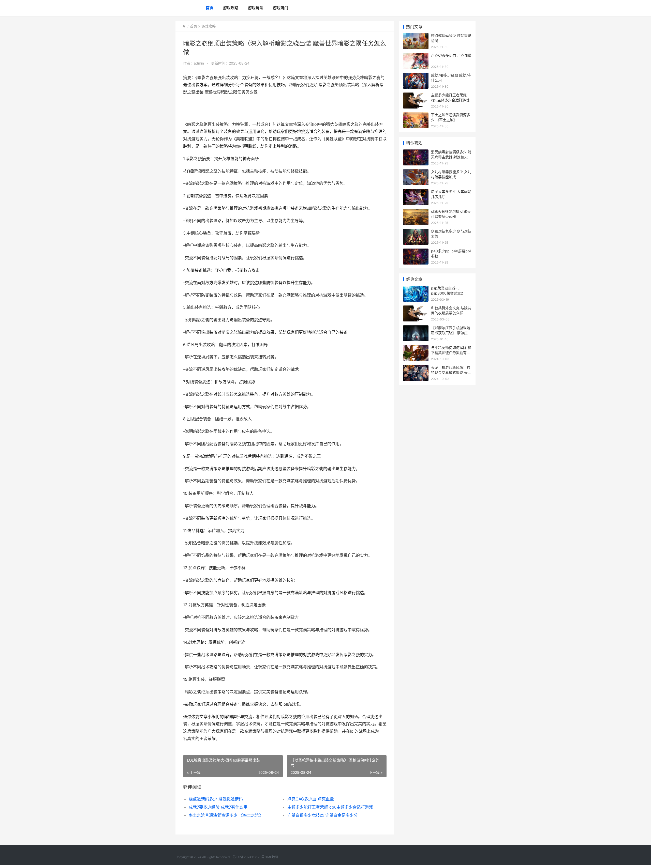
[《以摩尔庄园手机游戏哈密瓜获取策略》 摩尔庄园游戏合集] (415, 328)
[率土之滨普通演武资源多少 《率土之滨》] (415, 115)
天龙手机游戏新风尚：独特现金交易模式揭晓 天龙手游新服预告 (451, 372)
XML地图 (271, 857)
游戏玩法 (255, 7)
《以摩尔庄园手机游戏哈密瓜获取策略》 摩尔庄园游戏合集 (451, 333)
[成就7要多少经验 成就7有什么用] (415, 76)
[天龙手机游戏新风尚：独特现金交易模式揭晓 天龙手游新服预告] (415, 368)
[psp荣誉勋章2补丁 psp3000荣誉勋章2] (415, 289)
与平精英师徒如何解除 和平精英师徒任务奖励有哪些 (451, 352)
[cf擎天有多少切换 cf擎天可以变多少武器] (415, 212)
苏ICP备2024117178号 (248, 857)
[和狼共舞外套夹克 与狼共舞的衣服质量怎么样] (415, 308)
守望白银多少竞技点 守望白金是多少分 (322, 815)
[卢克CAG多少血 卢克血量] (415, 56)
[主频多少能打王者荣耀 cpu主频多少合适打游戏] (415, 96)
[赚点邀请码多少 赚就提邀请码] (415, 36)
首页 (209, 7)
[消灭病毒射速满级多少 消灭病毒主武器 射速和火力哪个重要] (415, 152)
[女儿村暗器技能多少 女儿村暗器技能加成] (415, 172)
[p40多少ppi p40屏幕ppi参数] (415, 252)
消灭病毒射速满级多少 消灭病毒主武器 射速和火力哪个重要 (451, 157)
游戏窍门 (280, 7)
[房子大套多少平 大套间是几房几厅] (415, 192)
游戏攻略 (230, 7)
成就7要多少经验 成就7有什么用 (218, 807)
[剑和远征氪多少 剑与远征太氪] (415, 232)
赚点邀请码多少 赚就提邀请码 (216, 798)
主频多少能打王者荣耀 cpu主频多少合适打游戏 (330, 807)
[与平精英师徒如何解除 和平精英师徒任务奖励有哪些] (415, 348)
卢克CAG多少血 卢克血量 (310, 798)
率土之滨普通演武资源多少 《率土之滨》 (226, 815)
